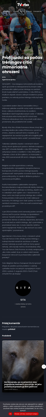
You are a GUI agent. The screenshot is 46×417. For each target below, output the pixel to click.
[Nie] (43, 409)
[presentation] (44, 367)
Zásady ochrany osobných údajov (26, 414)
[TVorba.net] (23, 4)
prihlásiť (11, 329)
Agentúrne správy (9, 80)
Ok (10, 414)
